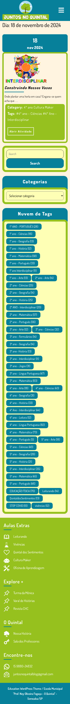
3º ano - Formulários (23, 336)
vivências (42, 506)
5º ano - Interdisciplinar (25, 469)
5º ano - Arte (50, 439)
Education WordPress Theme (24, 688)
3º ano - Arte (19, 329)
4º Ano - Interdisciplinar (25, 410)
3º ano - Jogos (20, 366)
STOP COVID (18, 506)
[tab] (61, 10)
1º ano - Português (22, 263)
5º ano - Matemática (23, 476)
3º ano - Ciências (47, 329)
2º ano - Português (22, 322)
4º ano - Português (22, 439)
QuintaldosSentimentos (24, 498)
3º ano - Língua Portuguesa (27, 373)
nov (30, 47)
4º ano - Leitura (20, 417)
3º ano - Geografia (22, 344)
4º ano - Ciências (47, 388)
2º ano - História (21, 300)
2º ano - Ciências (21, 285)
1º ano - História (20, 248)
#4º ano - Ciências (29, 113)
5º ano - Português (22, 483)
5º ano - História (21, 461)
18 (35, 40)
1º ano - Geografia (22, 241)
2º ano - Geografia (22, 292)
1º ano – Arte (19, 278)
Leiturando (50, 491)
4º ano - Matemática (23, 432)
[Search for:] (35, 154)
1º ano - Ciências (21, 234)
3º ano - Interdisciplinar (24, 359)
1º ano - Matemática (23, 256)
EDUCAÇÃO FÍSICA (22, 491)
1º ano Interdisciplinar (23, 270)
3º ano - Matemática (23, 381)
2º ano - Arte (44, 278)
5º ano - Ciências (21, 447)
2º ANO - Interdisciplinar (25, 307)
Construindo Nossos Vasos (28, 87)
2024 (38, 47)
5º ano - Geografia (22, 454)
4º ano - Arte (19, 388)
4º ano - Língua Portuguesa (27, 425)
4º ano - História (21, 403)
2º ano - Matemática (23, 315)
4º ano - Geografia (22, 395)
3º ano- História (20, 351)
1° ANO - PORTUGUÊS (24, 226)
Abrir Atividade (20, 130)
